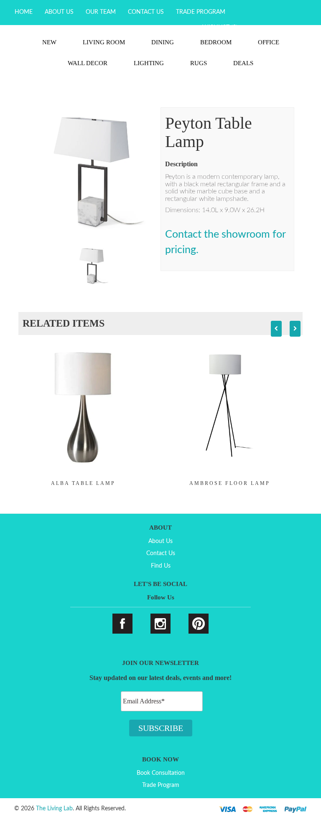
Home (24, 12)
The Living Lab (54, 809)
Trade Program (200, 12)
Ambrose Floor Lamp (229, 483)
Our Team (101, 12)
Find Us (161, 566)
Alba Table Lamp (83, 483)
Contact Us (146, 12)
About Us (59, 12)
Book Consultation (161, 773)
